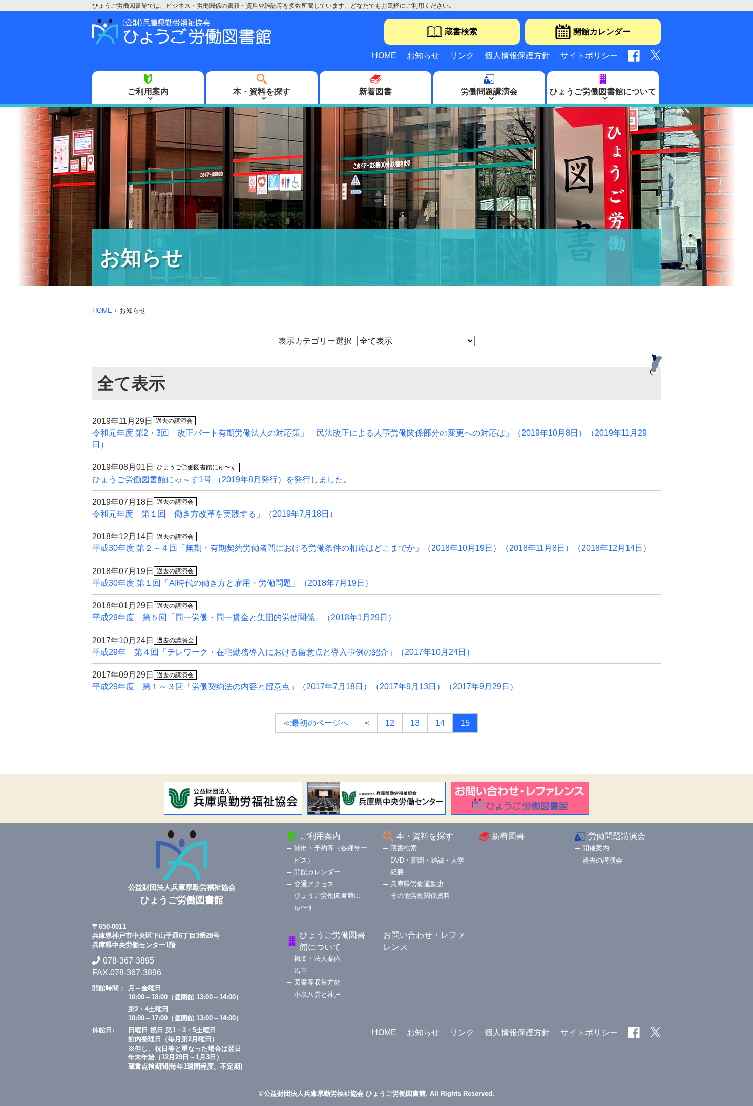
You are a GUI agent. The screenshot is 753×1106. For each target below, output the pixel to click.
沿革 (300, 970)
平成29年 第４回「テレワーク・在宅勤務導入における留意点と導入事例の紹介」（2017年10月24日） (283, 652)
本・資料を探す (261, 91)
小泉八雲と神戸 (317, 994)
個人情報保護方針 (517, 55)
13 (415, 723)
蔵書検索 (461, 31)
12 (389, 723)
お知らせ (423, 55)
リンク (462, 55)
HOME (384, 55)
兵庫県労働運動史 (417, 884)
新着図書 (375, 91)
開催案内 (595, 848)
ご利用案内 (148, 91)
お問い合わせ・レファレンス (424, 941)
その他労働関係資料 (420, 895)
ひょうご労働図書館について (603, 91)
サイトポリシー (589, 55)
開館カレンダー (602, 31)
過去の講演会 (602, 860)
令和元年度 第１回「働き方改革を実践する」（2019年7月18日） (215, 513)
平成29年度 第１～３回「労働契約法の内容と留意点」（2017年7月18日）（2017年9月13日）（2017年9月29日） (305, 686)
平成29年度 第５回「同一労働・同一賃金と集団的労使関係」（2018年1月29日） (244, 617)
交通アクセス (314, 884)
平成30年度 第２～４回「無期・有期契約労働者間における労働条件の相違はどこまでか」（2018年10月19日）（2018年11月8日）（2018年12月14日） (371, 548)
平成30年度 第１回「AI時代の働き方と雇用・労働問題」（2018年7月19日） (232, 583)
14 (440, 723)
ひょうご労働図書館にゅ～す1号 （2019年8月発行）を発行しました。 (221, 479)
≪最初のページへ (316, 723)
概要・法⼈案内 (317, 958)
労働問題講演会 (489, 91)
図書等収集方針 (317, 982)
